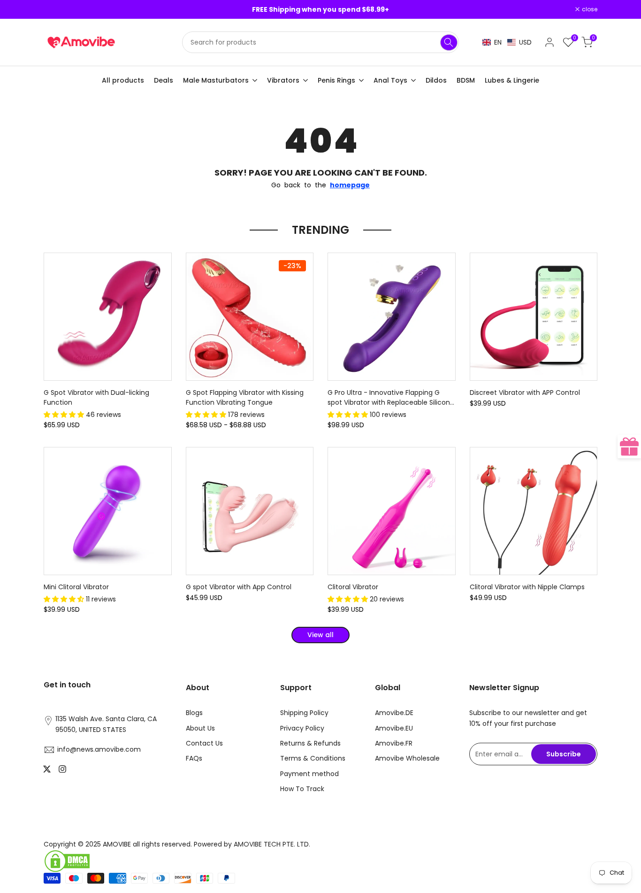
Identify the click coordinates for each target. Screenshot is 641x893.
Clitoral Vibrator (353, 587)
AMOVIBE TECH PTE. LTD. (272, 844)
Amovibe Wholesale (407, 758)
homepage (350, 185)
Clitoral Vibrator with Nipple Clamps (527, 587)
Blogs (194, 712)
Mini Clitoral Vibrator (76, 587)
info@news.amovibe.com (99, 749)
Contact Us (204, 743)
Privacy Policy (302, 728)
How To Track (302, 788)
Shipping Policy (304, 712)
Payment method (309, 773)
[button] (507, 42)
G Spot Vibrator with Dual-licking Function (96, 397)
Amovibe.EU (394, 728)
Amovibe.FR (393, 743)
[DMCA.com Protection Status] (178, 861)
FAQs (194, 758)
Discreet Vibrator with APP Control (525, 392)
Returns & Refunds (310, 743)
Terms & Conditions (312, 758)
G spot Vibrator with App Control (238, 587)
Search (449, 42)
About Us (200, 728)
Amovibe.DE (394, 712)
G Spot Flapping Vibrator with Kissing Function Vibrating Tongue (245, 397)
